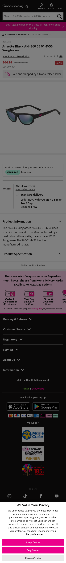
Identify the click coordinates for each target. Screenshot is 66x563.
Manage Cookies (33, 558)
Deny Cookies (33, 550)
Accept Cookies (33, 542)
